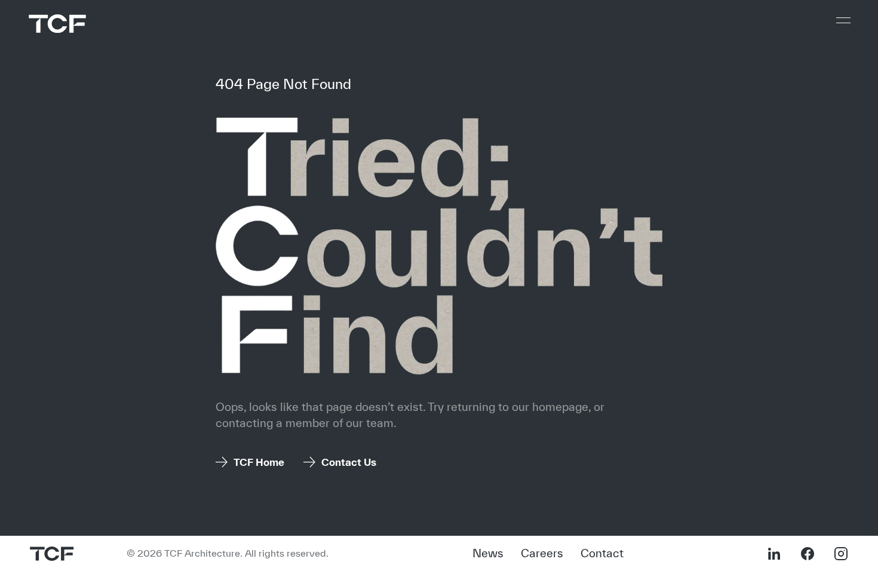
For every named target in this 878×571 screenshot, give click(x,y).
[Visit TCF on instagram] (841, 554)
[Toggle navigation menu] (843, 20)
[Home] (57, 23)
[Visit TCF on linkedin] (774, 554)
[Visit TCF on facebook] (807, 554)
